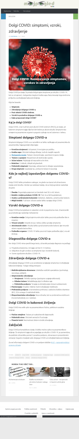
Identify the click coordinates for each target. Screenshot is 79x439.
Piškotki (43, 409)
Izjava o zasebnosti (48, 413)
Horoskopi (26, 11)
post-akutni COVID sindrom (62, 355)
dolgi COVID (25, 355)
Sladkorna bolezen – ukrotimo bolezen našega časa (38, 382)
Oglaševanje (70, 409)
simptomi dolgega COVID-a (16, 357)
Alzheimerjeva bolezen (17, 379)
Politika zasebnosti (30, 409)
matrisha (14, 36)
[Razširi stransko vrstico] (3, 16)
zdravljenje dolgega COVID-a (39, 357)
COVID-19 (18, 355)
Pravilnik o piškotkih (31, 413)
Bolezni (12, 16)
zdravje (28, 357)
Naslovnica (7, 11)
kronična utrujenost (36, 355)
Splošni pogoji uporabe (13, 409)
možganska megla (48, 355)
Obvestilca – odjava (55, 409)
